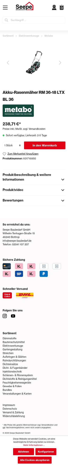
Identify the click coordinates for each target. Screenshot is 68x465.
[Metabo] (18, 110)
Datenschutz (10, 408)
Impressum (9, 405)
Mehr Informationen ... (34, 445)
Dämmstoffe (9, 338)
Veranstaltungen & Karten (17, 393)
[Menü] (6, 7)
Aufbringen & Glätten (14, 356)
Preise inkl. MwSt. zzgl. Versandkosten (24, 128)
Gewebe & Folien (12, 386)
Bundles (7, 390)
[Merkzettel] (60, 7)
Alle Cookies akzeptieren (34, 460)
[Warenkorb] (64, 10)
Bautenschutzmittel (14, 342)
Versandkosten (47, 425)
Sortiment (9, 333)
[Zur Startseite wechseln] (24, 6)
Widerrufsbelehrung (14, 416)
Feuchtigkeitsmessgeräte (17, 382)
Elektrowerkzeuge (13, 345)
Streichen (8, 353)
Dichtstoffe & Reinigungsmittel (20, 378)
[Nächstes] (60, 62)
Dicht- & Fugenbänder (15, 367)
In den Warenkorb (45, 145)
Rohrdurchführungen (14, 360)
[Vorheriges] (7, 62)
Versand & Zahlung (13, 412)
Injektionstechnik (12, 371)
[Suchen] (7, 20)
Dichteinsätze (10, 364)
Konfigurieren (46, 451)
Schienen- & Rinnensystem (18, 375)
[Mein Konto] (54, 7)
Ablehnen (23, 451)
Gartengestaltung (12, 349)
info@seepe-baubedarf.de (17, 240)
